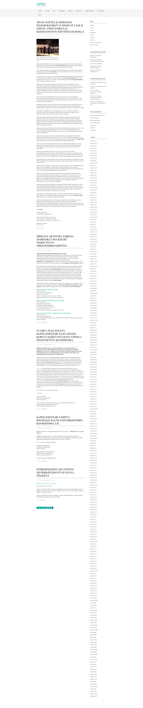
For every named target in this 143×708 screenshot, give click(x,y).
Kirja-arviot (92, 40)
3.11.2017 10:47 (39, 250)
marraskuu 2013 (93, 485)
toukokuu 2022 (93, 256)
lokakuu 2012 (93, 514)
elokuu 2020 (93, 298)
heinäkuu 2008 (93, 639)
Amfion (40, 3)
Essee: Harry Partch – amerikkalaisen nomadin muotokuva (95, 92)
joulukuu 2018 (93, 347)
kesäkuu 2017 (93, 391)
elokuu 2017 (93, 386)
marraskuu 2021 (93, 266)
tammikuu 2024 (93, 212)
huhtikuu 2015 (93, 455)
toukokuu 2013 (93, 497)
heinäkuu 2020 (93, 300)
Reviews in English (94, 45)
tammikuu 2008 (93, 654)
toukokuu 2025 (93, 173)
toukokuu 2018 (93, 364)
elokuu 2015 (93, 445)
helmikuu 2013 (93, 504)
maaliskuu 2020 (93, 310)
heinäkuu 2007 (93, 669)
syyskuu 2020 (93, 295)
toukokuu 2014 (93, 472)
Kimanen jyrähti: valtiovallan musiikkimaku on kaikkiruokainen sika (97, 103)
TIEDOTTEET (44, 322)
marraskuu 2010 (93, 571)
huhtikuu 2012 (93, 529)
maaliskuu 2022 (93, 261)
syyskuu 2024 (93, 192)
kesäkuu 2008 (93, 642)
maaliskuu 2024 (93, 207)
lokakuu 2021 (93, 268)
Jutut (54, 11)
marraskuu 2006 (93, 686)
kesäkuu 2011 (93, 553)
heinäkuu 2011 (93, 551)
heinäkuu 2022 (93, 251)
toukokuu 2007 (93, 674)
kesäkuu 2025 (93, 170)
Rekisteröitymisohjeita (95, 120)
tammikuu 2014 (93, 480)
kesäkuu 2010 (93, 583)
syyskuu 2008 (93, 635)
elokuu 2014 (93, 467)
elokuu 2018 (93, 357)
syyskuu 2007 (93, 664)
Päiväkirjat (62, 11)
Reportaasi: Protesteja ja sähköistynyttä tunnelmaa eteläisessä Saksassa (96, 97)
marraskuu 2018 (93, 349)
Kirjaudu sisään (89, 11)
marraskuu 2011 (93, 541)
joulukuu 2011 (93, 539)
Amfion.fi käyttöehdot (95, 122)
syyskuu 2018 (93, 354)
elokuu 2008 (93, 637)
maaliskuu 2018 (93, 369)
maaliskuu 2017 (93, 399)
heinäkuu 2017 (93, 389)
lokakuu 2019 (93, 322)
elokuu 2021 (93, 273)
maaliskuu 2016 (93, 428)
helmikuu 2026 (93, 155)
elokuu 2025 (93, 165)
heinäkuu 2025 (93, 168)
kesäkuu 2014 (93, 470)
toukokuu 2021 (93, 278)
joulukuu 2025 (93, 160)
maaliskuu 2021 (93, 283)
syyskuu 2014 (93, 465)
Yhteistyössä (93, 125)
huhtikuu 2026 (93, 150)
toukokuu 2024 (93, 202)
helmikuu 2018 (93, 372)
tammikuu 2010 (93, 595)
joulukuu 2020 (93, 290)
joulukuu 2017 (93, 376)
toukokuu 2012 (93, 526)
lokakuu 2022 (93, 244)
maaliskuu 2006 (93, 694)
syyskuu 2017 (93, 384)
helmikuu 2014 (93, 477)
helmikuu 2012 (93, 534)
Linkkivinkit (92, 127)
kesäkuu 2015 (93, 450)
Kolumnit (92, 35)
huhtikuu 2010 (93, 588)
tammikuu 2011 (93, 566)
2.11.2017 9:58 (39, 428)
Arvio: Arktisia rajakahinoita (96, 63)
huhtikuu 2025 (93, 175)
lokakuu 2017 (93, 381)
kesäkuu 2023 (93, 227)
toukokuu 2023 (93, 229)
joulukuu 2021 (93, 263)
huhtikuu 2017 (93, 396)
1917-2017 (39, 368)
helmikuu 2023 (93, 234)
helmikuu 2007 (93, 681)
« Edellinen (39, 507)
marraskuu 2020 (93, 293)
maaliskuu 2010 (93, 590)
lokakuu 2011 (93, 544)
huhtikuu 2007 (93, 676)
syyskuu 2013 (93, 490)
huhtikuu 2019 (93, 337)
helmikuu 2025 (93, 180)
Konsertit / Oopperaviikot (96, 42)
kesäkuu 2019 (93, 332)
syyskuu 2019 (93, 325)
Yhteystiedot (93, 130)
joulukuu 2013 (93, 482)
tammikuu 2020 (93, 315)
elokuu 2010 (93, 578)
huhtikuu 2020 (93, 308)
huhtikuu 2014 (93, 475)
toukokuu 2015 (93, 453)
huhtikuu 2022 (93, 259)
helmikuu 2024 (93, 209)
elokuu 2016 (93, 416)
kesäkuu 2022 (93, 254)
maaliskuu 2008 (93, 649)
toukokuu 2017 (93, 394)
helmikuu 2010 (93, 593)
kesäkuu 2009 (93, 612)
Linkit (39, 15)
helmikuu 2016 (93, 431)
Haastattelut (93, 32)
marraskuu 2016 (93, 408)
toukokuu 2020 (93, 305)
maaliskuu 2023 (93, 231)
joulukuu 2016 (93, 406)
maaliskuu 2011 (93, 561)
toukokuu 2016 (93, 423)
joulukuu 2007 (93, 657)
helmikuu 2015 (93, 460)
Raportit (92, 30)
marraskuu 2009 (93, 600)
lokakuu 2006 (93, 689)
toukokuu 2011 (93, 556)
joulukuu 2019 (93, 318)
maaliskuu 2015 (93, 458)
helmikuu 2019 (93, 342)
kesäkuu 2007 (93, 671)
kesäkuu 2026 (93, 145)
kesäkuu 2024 (93, 200)
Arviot (42, 228)
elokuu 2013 (93, 492)
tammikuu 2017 (93, 404)
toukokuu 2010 (93, 585)
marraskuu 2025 (93, 163)
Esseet (91, 27)
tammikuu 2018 (93, 374)
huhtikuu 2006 (93, 691)
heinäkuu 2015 (93, 448)
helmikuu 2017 (93, 401)
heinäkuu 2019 (93, 330)
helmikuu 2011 (93, 563)
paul (54, 36)
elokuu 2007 (93, 666)
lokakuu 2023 (93, 219)
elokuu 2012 (93, 519)
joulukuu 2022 (93, 239)
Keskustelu (78, 11)
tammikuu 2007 (93, 684)
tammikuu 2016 (93, 433)
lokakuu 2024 (93, 190)
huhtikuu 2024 (93, 204)
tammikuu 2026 (93, 158)
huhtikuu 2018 (93, 367)
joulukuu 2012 (93, 509)
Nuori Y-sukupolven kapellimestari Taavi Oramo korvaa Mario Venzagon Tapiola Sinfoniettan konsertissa (59, 335)
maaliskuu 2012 (93, 531)
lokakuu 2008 (93, 632)
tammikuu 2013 (93, 507)
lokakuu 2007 (93, 662)
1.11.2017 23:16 (39, 480)
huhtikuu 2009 (93, 617)
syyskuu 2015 (93, 443)
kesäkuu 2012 (93, 524)
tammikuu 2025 (93, 182)
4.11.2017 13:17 (39, 36)
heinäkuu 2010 (93, 580)
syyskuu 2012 (93, 517)
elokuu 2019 (93, 327)
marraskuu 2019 (93, 320)
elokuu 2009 (93, 608)
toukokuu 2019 (93, 335)
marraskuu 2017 (93, 379)
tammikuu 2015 (93, 463)
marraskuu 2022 (93, 241)
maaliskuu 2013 (93, 502)
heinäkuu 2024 (93, 197)
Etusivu (40, 11)
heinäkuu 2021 (93, 276)
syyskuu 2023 (93, 222)
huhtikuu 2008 (93, 647)
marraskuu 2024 (93, 187)
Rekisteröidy (100, 11)
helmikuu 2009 (93, 622)
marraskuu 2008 (93, 630)
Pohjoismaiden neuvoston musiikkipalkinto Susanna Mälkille (55, 472)
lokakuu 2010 (93, 573)
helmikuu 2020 (93, 313)
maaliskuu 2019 (93, 340)
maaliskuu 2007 (93, 679)
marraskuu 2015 (93, 438)
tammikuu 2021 (93, 288)
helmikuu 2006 (93, 696)
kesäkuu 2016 (93, 421)
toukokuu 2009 (93, 615)
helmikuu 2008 (93, 652)
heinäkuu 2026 (93, 143)
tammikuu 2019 (93, 345)
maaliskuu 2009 (93, 620)
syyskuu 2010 (93, 576)
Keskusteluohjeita (94, 118)
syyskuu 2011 (93, 546)
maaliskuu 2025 (93, 177)
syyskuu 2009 (93, 605)
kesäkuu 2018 (93, 362)
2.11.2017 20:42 (39, 344)
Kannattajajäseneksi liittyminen (97, 115)
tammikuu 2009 (93, 625)
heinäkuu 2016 (93, 418)
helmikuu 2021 (93, 286)
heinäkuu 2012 (93, 521)
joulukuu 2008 (93, 627)
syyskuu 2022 (93, 246)
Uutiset (47, 11)
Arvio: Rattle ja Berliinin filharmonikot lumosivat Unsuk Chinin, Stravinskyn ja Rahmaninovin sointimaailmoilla (60, 27)
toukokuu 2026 (93, 148)
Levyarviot (92, 37)
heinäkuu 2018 (93, 359)
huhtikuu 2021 (93, 281)
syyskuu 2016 (93, 413)
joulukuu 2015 (93, 435)
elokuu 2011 (93, 549)
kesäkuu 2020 (93, 303)
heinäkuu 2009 (93, 610)
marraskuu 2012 (93, 512)
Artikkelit (92, 25)
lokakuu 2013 (93, 487)
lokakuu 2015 (93, 440)
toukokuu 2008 (93, 644)
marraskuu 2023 (93, 217)
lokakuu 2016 (93, 411)
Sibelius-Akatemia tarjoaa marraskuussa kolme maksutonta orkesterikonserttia (55, 241)
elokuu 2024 (93, 195)
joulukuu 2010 (93, 568)
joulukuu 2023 (93, 214)
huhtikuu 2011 (93, 558)
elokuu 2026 (93, 141)
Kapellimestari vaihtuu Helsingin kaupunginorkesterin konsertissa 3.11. (59, 420)
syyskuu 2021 (93, 271)
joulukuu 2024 (93, 185)
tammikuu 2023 (93, 236)
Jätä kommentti (48, 36)
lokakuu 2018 (93, 352)
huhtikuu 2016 (93, 426)
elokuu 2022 (93, 249)
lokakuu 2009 (93, 603)
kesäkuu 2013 (93, 494)
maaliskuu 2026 (93, 153)
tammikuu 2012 (93, 536)
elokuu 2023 (93, 224)
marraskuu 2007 (93, 659)
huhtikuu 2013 (93, 499)
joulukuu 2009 (93, 598)
